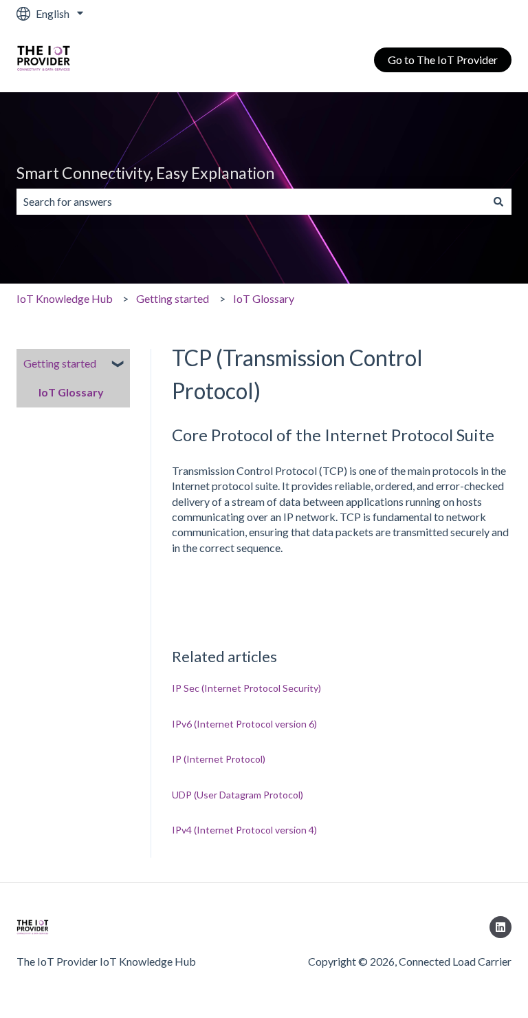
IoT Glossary (263, 298)
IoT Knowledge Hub (64, 298)
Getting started (172, 298)
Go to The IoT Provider (443, 59)
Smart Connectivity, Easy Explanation (145, 172)
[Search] (498, 202)
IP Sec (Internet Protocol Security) (246, 688)
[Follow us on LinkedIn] (501, 927)
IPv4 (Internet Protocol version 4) (244, 830)
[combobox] (250, 202)
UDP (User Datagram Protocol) (237, 794)
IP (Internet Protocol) (218, 759)
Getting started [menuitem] (59, 363)
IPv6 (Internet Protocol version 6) (244, 724)
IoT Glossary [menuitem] (71, 392)
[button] (119, 364)
